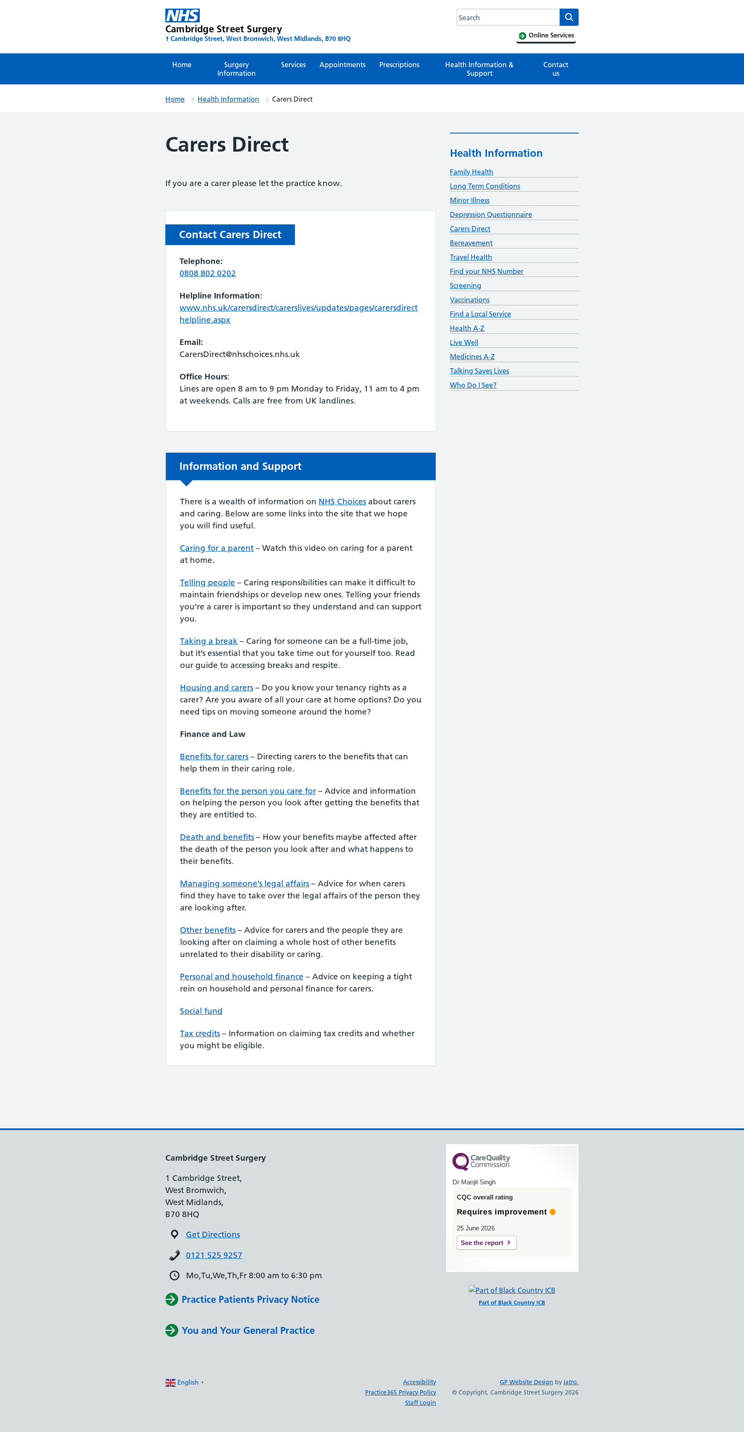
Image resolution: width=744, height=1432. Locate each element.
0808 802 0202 (208, 273)
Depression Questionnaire (491, 214)
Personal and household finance (242, 977)
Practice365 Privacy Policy (400, 1392)
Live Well (464, 342)
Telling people (207, 582)
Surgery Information (236, 69)
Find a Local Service (480, 314)
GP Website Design (526, 1382)
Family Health (471, 172)
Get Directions (213, 1234)
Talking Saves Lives (479, 371)
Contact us (555, 69)
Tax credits (200, 1033)
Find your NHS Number (487, 271)
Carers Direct (470, 228)
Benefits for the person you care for (248, 791)
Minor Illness (470, 200)
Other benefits (208, 930)
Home (182, 64)
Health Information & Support (479, 69)
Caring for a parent (217, 548)
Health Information (228, 99)
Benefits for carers (214, 756)
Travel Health (471, 257)
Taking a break (209, 641)
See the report (482, 1242)
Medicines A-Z (472, 356)
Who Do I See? (473, 385)
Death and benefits (217, 837)
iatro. (571, 1382)
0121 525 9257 (214, 1255)
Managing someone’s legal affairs (244, 883)
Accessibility (419, 1382)
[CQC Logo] (481, 1168)
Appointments (342, 64)
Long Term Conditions (485, 186)
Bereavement (471, 243)
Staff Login (420, 1403)
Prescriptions (399, 64)
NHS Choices (342, 501)
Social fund (201, 1011)
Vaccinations (470, 299)
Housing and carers (216, 688)
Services (293, 64)
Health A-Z (467, 328)
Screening (465, 285)
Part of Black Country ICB (512, 1302)
